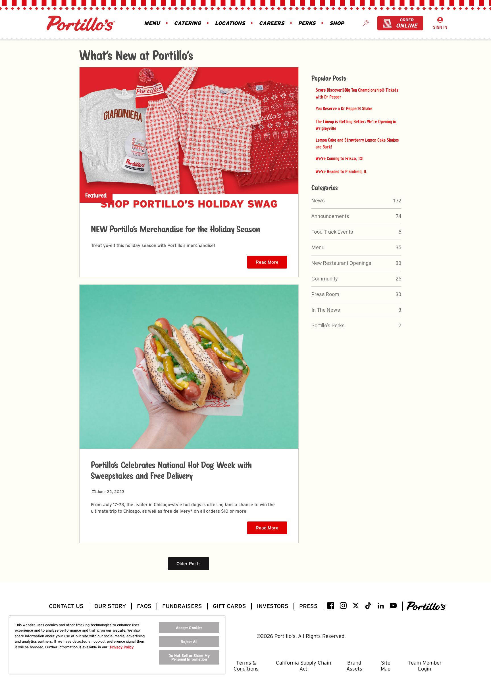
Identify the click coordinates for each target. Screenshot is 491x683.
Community (324, 279)
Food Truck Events (332, 232)
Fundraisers (182, 606)
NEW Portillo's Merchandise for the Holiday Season (175, 229)
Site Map (385, 666)
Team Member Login (425, 666)
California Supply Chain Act (303, 666)
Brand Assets (354, 666)
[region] (117, 645)
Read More (267, 262)
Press (308, 606)
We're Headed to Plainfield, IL (341, 171)
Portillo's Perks (328, 325)
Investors (272, 606)
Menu (317, 247)
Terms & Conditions (246, 666)
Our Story (110, 606)
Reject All (189, 642)
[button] (153, 23)
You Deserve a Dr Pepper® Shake (344, 108)
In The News (325, 310)
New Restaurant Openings (341, 263)
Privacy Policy (122, 647)
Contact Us (66, 606)
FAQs (144, 606)
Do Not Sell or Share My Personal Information (189, 657)
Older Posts (188, 563)
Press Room (325, 294)
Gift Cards (229, 606)
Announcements (330, 216)
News (318, 201)
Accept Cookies (189, 628)
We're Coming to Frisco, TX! (339, 158)
